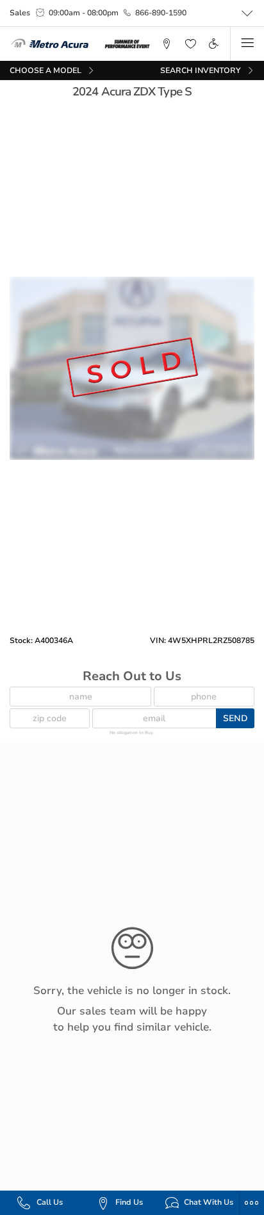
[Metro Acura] (50, 43)
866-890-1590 (160, 13)
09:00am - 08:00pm (84, 13)
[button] (166, 44)
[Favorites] (189, 44)
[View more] (247, 13)
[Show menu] (247, 44)
